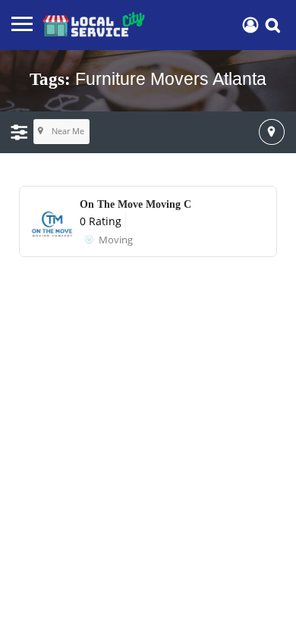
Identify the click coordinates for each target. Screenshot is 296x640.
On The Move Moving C (135, 204)
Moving (116, 239)
